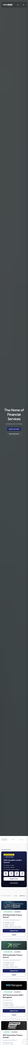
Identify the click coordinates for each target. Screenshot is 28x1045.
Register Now (14, 879)
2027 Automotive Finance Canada (12, 1036)
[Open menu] (23, 4)
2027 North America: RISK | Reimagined (13, 996)
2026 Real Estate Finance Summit (12, 916)
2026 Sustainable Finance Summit (12, 956)
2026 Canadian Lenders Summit (13, 861)
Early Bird (6, 1032)
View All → (23, 895)
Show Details (14, 883)
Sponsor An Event (14, 429)
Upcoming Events (14, 434)
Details (14, 935)
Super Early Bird (9, 856)
